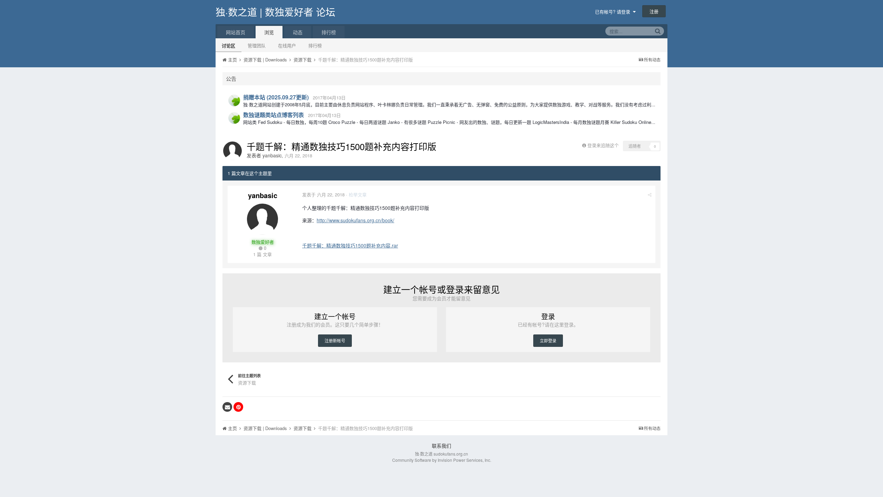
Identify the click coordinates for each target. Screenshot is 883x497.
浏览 (269, 32)
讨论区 (228, 45)
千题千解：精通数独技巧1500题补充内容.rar (350, 245)
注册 (653, 11)
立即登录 (548, 340)
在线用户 (287, 45)
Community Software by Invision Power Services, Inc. (441, 460)
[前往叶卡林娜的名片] (234, 100)
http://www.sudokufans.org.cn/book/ (355, 220)
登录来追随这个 (603, 145)
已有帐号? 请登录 (614, 11)
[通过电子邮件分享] (227, 407)
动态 (297, 32)
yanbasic (272, 155)
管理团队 (257, 45)
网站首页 (235, 32)
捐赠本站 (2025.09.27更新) (276, 97)
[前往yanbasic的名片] (232, 151)
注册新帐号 (335, 340)
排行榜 (315, 45)
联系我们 (441, 445)
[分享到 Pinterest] (238, 407)
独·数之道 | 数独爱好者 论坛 (275, 12)
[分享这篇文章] (650, 194)
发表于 (323, 194)
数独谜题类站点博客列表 (273, 115)
